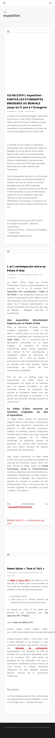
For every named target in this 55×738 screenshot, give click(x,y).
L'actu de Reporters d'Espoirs (28, 274)
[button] (50, 3)
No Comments (30, 111)
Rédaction (12, 111)
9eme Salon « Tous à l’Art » (25, 568)
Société (20, 111)
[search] (44, 3)
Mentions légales (44, 727)
